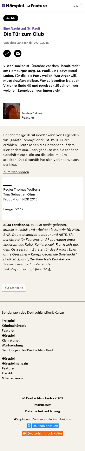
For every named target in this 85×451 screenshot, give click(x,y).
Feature (8, 330)
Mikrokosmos (12, 378)
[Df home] (43, 427)
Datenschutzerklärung (42, 411)
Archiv (10, 18)
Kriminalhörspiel (14, 325)
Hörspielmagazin (15, 363)
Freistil (7, 373)
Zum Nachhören (16, 172)
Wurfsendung (12, 345)
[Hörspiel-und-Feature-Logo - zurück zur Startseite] (24, 6)
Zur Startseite (14, 287)
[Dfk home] (42, 434)
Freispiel (8, 320)
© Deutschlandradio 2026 (42, 398)
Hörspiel (8, 335)
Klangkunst (11, 340)
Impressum (42, 404)
